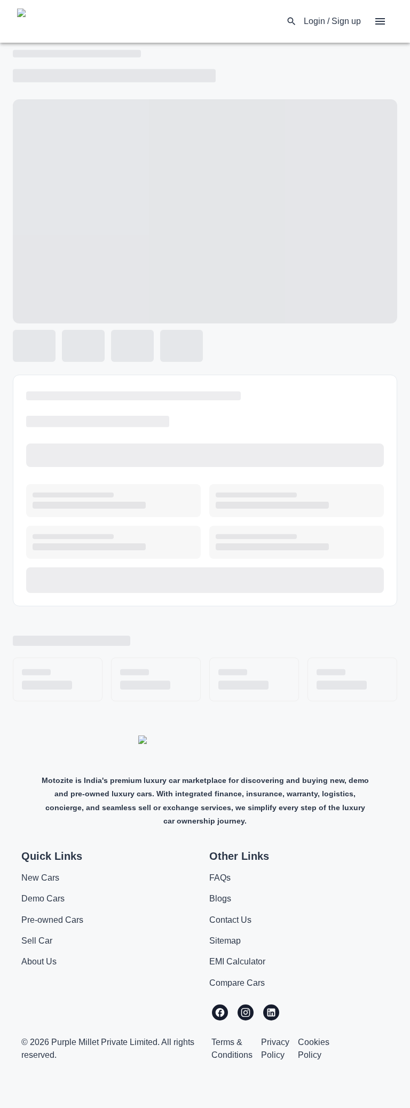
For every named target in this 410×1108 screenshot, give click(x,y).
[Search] (291, 21)
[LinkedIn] (271, 1012)
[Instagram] (245, 1012)
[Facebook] (220, 1012)
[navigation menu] (380, 21)
